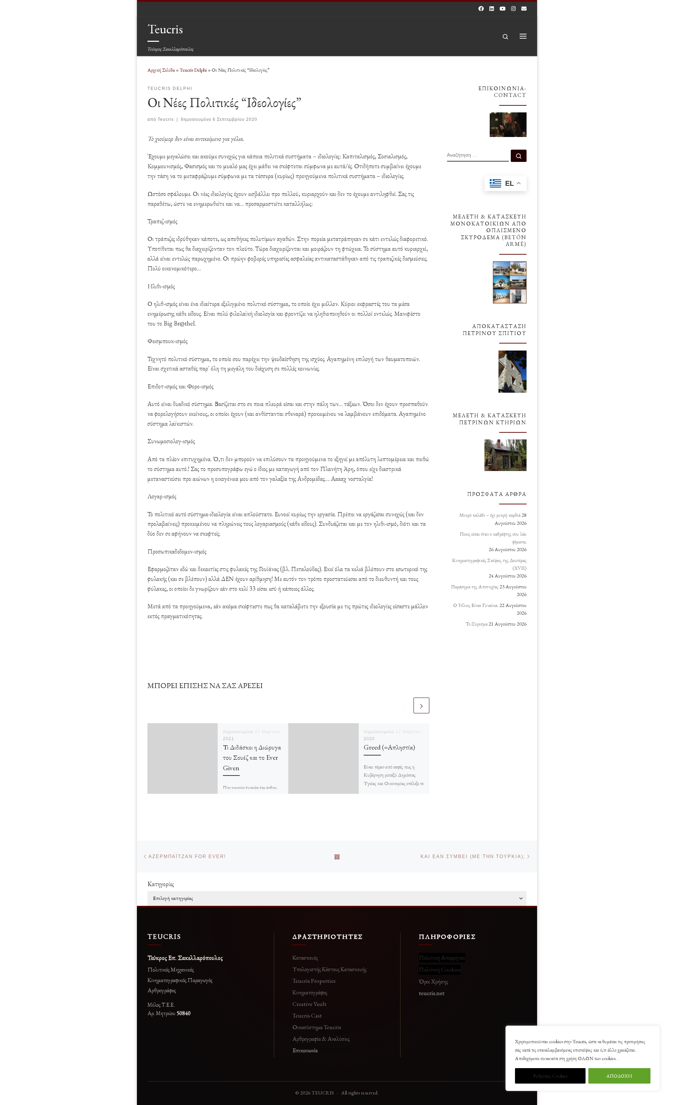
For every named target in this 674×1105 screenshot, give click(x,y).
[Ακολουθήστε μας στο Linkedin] (491, 9)
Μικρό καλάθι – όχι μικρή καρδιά (490, 515)
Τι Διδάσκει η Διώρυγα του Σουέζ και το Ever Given (252, 757)
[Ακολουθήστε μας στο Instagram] (513, 9)
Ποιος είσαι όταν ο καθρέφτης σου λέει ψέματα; (493, 538)
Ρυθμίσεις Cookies (550, 1076)
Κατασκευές (305, 957)
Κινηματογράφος (309, 992)
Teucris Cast (307, 1015)
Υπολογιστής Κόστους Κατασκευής (329, 969)
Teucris (166, 119)
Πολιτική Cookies (440, 969)
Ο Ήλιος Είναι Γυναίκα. (475, 605)
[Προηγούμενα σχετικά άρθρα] (404, 705)
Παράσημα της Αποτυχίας (474, 586)
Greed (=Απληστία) (389, 747)
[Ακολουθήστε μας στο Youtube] (502, 9)
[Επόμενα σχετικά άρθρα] (421, 705)
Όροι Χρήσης (433, 981)
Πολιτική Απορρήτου (442, 957)
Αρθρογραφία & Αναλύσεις (321, 1038)
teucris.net (431, 993)
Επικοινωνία (305, 1050)
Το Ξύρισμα (477, 624)
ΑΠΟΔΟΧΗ (619, 1076)
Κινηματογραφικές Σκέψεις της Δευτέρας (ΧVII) (489, 564)
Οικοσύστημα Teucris (316, 1027)
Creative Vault (309, 1004)
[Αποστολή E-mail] (524, 9)
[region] (582, 1058)
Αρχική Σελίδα (161, 70)
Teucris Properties (314, 981)
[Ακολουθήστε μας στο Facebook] (481, 9)
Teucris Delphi (193, 70)
